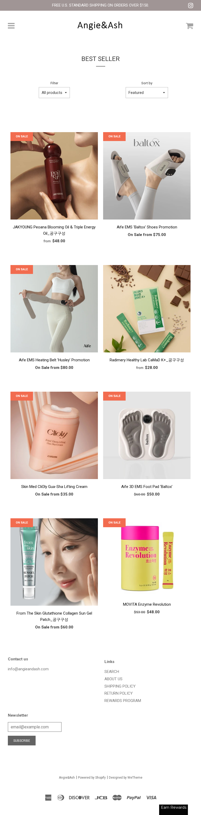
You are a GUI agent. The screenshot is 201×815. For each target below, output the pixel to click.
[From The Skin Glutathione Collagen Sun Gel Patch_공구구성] (54, 563)
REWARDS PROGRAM (122, 700)
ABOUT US (113, 679)
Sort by (146, 83)
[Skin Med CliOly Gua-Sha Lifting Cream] (54, 436)
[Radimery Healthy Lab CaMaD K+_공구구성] (147, 309)
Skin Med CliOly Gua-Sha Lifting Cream (54, 486)
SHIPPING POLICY (120, 686)
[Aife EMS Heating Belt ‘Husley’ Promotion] (54, 309)
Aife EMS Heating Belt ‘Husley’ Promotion (54, 360)
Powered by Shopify (92, 777)
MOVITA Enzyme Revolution (147, 604)
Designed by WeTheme (125, 777)
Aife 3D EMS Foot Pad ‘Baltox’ (146, 486)
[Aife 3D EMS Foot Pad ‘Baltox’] (147, 436)
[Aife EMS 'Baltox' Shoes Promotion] (147, 176)
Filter (54, 83)
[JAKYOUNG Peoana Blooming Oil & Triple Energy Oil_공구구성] (54, 176)
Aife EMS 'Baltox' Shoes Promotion (147, 227)
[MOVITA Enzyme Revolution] (147, 558)
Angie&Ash (67, 777)
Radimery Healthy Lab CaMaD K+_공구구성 (147, 360)
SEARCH (111, 671)
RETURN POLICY (118, 693)
